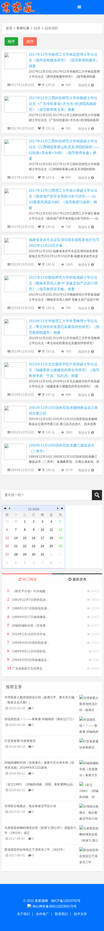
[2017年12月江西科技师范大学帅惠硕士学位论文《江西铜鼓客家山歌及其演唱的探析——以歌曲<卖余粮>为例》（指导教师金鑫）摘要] (15, 147)
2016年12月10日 (22, 394)
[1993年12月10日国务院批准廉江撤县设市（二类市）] (15, 451)
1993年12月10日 (22, 470)
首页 (9, 28)
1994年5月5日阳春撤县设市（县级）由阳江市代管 (28, 659)
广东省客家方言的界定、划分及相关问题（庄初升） (28, 668)
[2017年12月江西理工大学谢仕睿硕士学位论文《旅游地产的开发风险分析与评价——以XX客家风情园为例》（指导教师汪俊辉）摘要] (15, 196)
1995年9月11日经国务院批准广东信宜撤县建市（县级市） (28, 651)
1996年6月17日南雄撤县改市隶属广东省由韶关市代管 (28, 616)
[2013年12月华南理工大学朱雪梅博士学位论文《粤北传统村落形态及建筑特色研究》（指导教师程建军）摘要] (15, 327)
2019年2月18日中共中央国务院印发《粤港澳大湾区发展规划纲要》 (28, 633)
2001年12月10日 (22, 432)
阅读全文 (84, 85)
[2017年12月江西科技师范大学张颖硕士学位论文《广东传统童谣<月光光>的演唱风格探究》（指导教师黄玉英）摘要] (15, 104)
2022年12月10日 (22, 264)
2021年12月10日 (22, 308)
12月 (37, 28)
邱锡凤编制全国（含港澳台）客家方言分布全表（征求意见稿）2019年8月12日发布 (28, 625)
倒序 (30, 41)
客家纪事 (23, 28)
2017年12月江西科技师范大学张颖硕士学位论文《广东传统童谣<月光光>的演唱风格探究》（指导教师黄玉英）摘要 (63, 104)
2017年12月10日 (22, 85)
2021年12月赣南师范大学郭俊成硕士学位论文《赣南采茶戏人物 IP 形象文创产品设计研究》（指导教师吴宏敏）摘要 (63, 283)
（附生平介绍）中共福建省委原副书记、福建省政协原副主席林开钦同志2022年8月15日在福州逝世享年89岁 (28, 590)
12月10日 (51, 28)
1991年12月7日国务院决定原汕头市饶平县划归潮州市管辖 (28, 599)
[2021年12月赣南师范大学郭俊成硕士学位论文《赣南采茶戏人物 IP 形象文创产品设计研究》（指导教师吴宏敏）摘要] (15, 283)
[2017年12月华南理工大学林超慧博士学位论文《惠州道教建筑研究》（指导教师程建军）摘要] (15, 60)
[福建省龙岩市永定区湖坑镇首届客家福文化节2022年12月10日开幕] (15, 246)
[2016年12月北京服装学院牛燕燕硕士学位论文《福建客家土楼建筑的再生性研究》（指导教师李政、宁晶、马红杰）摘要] (15, 370)
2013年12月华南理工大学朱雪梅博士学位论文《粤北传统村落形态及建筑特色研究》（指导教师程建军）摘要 (64, 327)
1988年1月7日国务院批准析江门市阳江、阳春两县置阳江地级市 (28, 608)
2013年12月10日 (22, 351)
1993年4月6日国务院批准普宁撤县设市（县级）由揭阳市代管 (28, 642)
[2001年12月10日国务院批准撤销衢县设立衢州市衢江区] (15, 414)
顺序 (11, 41)
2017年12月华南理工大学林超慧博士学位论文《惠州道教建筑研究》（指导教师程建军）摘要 (64, 60)
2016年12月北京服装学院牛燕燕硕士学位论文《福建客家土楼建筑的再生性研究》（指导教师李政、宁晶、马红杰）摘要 (64, 370)
